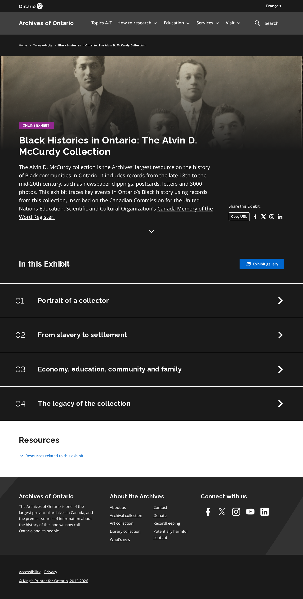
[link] (31, 6)
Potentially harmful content (170, 534)
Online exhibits (42, 45)
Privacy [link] (50, 571)
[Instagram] (271, 216)
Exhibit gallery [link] (265, 264)
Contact (160, 507)
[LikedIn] (280, 216)
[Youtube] (250, 512)
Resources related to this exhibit (54, 455)
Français (273, 6)
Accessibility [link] (29, 571)
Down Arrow (151, 231)
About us (118, 507)
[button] (266, 23)
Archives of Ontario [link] (46, 23)
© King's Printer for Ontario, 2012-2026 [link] (53, 580)
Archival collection (126, 515)
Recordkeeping (166, 523)
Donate (160, 515)
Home (23, 45)
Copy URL (239, 217)
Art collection (122, 523)
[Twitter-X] (263, 216)
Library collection (125, 531)
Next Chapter (280, 300)
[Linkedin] (265, 512)
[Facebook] (255, 216)
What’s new (120, 539)
